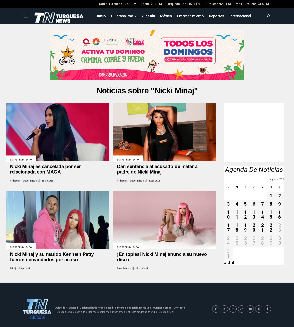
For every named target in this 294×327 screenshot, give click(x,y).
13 (254, 214)
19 (245, 227)
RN (11, 268)
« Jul (229, 262)
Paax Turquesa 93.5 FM (252, 4)
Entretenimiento (190, 16)
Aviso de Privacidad (66, 307)
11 (237, 214)
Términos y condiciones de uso (133, 307)
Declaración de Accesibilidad (96, 307)
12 (245, 214)
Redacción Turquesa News (23, 180)
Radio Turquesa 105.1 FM (117, 4)
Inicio (101, 16)
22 (271, 227)
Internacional (240, 16)
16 (279, 214)
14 (262, 214)
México (166, 16)
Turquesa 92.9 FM (218, 4)
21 (262, 227)
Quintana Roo (122, 16)
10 (228, 214)
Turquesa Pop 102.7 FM (183, 4)
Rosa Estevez (124, 268)
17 (228, 227)
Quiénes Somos (162, 307)
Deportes (216, 16)
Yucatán (148, 16)
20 (254, 227)
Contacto (179, 307)
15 (271, 214)
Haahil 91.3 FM (151, 4)
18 (237, 227)
